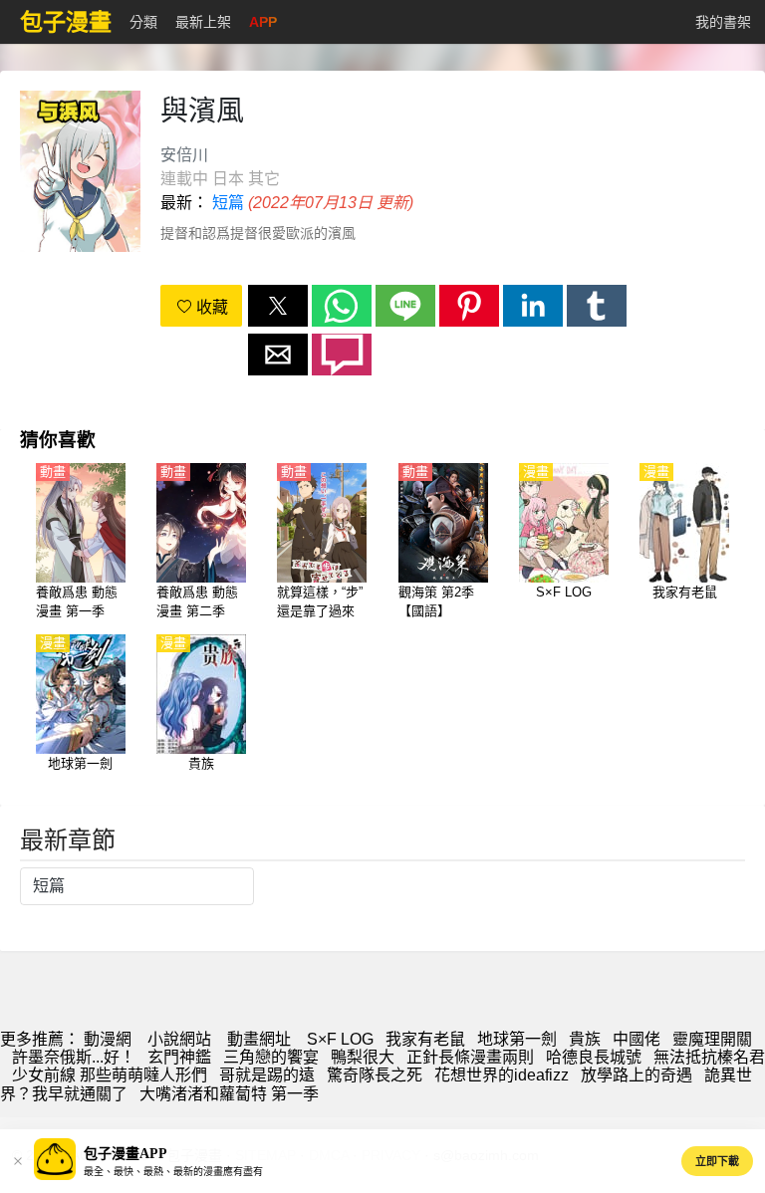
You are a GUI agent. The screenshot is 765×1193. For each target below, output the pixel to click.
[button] (278, 306)
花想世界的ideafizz (501, 1075)
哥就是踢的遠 (267, 1075)
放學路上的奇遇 (636, 1075)
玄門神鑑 (179, 1057)
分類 (143, 22)
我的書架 (723, 22)
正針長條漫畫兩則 (470, 1057)
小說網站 (179, 1039)
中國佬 (636, 1039)
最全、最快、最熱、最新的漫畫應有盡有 (173, 1171)
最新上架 (203, 22)
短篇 (228, 202)
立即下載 (717, 1161)
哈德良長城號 (593, 1057)
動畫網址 (259, 1039)
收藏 (210, 307)
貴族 (585, 1039)
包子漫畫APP (125, 1153)
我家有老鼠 (425, 1039)
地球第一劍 (517, 1039)
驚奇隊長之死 (374, 1075)
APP (263, 22)
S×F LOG (340, 1039)
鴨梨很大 (362, 1057)
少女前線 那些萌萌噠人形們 (109, 1075)
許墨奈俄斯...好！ (73, 1057)
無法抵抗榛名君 (709, 1057)
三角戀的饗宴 (271, 1057)
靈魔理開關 (712, 1039)
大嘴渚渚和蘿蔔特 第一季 (229, 1093)
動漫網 (107, 1039)
